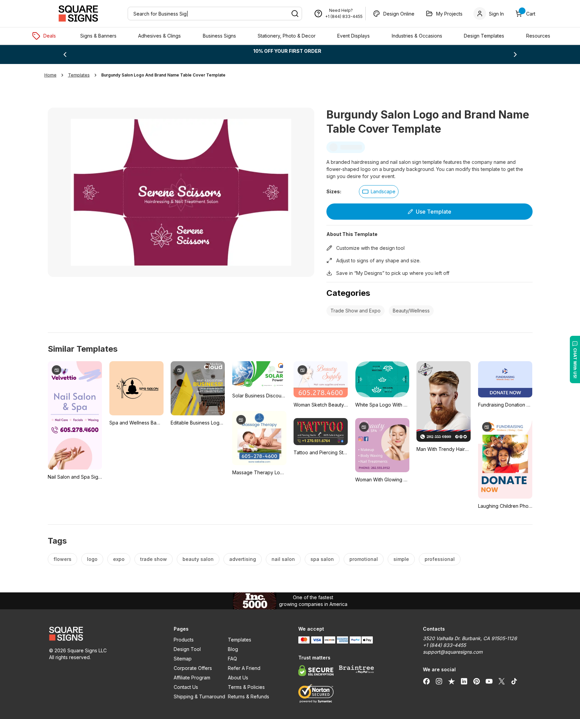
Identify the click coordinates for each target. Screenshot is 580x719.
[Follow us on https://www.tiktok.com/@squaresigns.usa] (514, 681)
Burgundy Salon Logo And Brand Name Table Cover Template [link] (163, 75)
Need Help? (341, 10)
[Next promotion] (515, 54)
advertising (242, 559)
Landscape (383, 191)
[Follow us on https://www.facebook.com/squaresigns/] (426, 681)
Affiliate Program (192, 677)
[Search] (295, 13)
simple (401, 559)
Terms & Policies (246, 687)
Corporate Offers (193, 668)
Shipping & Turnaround (199, 696)
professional (440, 559)
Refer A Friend (244, 668)
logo (92, 559)
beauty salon (198, 559)
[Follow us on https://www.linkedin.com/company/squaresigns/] (464, 681)
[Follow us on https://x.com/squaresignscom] (501, 681)
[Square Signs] (78, 13)
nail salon (283, 559)
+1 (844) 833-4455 (344, 16)
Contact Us (186, 687)
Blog (233, 649)
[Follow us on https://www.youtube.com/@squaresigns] (489, 681)
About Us (238, 677)
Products (184, 639)
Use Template (433, 211)
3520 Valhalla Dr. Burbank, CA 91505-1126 (470, 638)
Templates (239, 639)
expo (119, 559)
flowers (62, 559)
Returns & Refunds (248, 696)
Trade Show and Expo (355, 310)
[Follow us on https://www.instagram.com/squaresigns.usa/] (439, 681)
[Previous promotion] (64, 54)
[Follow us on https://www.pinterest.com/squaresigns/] (476, 681)
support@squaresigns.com (452, 652)
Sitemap (183, 658)
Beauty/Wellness (411, 310)
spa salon (322, 559)
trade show (153, 559)
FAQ (232, 658)
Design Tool (187, 649)
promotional (363, 559)
